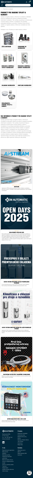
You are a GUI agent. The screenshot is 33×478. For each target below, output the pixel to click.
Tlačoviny (4, 466)
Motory (19, 438)
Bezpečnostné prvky (22, 436)
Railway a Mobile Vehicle (23, 440)
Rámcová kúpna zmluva (7, 459)
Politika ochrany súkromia (8, 469)
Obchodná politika (6, 455)
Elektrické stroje (21, 435)
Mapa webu (20, 444)
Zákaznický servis (21, 450)
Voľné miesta (5, 471)
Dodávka (4, 453)
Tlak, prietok (20, 441)
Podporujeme (5, 467)
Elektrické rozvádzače (22, 433)
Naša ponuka (5, 451)
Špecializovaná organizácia (8, 450)
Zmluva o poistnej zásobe (8, 464)
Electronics (20, 443)
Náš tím (19, 451)
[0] (29, 2)
